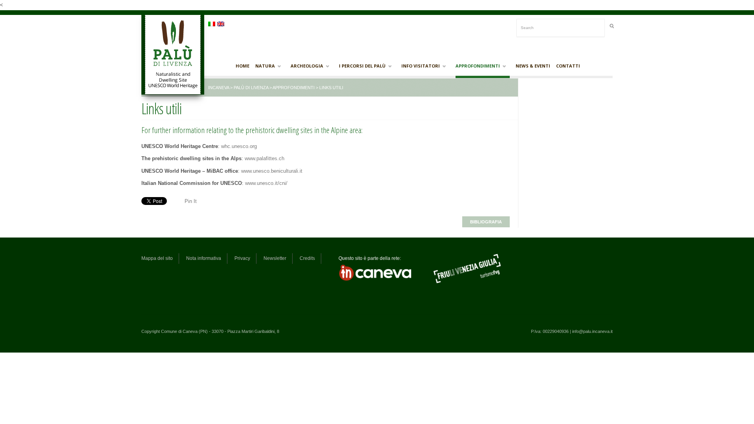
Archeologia (307, 66)
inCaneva (218, 87)
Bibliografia (486, 221)
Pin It (191, 201)
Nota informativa (203, 258)
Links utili (161, 108)
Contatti (568, 66)
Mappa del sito (157, 258)
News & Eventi (533, 66)
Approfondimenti (478, 66)
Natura (265, 66)
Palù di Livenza (251, 87)
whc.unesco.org (239, 146)
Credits (307, 258)
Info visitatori (420, 66)
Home (242, 66)
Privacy (242, 258)
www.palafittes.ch (264, 158)
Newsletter (275, 258)
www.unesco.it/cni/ (266, 183)
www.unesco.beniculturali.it (271, 171)
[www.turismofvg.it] (467, 282)
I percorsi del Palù (362, 66)
